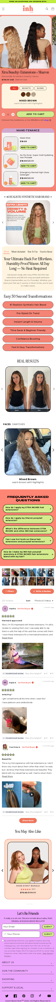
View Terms (47, 953)
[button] (3, 9)
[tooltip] (13, 673)
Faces (7, 424)
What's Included (18, 251)
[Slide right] (53, 222)
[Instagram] (32, 996)
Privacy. (7, 956)
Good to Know (46, 251)
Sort (28, 601)
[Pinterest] (23, 996)
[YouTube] (49, 996)
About (6, 251)
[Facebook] (15, 996)
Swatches (18, 424)
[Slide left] (3, 222)
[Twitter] (6, 996)
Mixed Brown (28, 101)
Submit (48, 926)
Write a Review (44, 592)
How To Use (33, 251)
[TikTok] (40, 996)
